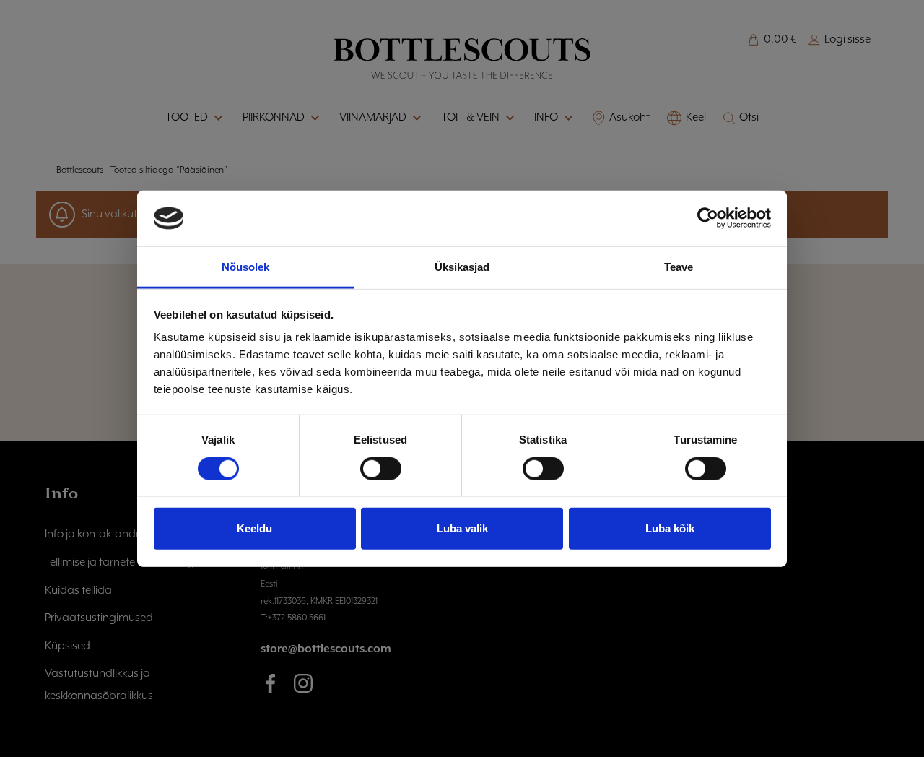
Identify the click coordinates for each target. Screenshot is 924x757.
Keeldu (254, 528)
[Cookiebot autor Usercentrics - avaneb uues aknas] (708, 218)
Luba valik (462, 528)
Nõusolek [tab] (246, 267)
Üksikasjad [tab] (462, 267)
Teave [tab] (679, 267)
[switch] (380, 468)
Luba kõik (669, 528)
